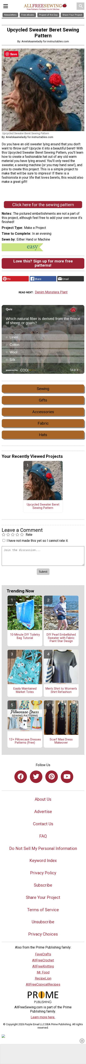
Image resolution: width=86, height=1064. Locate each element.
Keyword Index (43, 860)
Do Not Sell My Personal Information (43, 848)
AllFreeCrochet (43, 960)
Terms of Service (43, 909)
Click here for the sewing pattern (43, 204)
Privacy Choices (43, 934)
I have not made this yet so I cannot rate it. (37, 541)
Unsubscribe (43, 921)
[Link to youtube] (67, 776)
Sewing (43, 388)
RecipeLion (43, 978)
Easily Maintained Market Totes (25, 690)
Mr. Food (43, 972)
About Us (43, 799)
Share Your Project (43, 897)
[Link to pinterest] (51, 776)
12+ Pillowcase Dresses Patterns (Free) (25, 741)
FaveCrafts (43, 954)
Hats (43, 434)
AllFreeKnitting (43, 966)
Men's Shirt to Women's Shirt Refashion (61, 690)
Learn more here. (43, 1017)
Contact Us (43, 823)
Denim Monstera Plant (51, 292)
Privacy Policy (43, 872)
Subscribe (43, 885)
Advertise (43, 811)
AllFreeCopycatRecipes (43, 984)
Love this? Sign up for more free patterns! (43, 263)
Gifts (43, 400)
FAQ (43, 836)
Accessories (43, 411)
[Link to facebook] (20, 776)
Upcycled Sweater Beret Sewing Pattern (43, 506)
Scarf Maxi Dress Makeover (61, 741)
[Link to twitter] (36, 776)
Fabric (43, 423)
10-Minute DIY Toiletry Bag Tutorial (25, 636)
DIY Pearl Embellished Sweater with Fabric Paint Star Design (61, 638)
